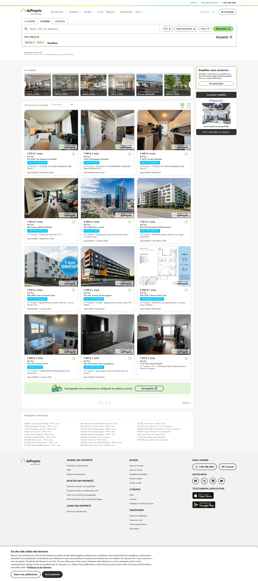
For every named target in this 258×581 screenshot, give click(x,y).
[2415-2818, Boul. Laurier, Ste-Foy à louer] (107, 198)
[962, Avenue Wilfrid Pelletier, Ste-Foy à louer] (51, 198)
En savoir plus (216, 83)
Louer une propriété (79, 505)
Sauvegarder (147, 388)
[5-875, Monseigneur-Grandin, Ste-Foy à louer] (107, 130)
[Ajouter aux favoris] (73, 154)
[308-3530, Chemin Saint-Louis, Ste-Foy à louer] (164, 266)
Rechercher (221, 28)
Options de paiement (76, 474)
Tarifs (69, 470)
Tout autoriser (52, 574)
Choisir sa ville (135, 483)
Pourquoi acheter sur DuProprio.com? (82, 490)
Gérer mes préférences (26, 574)
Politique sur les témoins (39, 567)
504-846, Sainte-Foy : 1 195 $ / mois (94, 440)
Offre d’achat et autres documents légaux (84, 499)
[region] (129, 563)
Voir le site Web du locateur (216, 132)
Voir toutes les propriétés (216, 126)
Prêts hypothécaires (138, 524)
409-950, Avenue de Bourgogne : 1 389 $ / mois (98, 429)
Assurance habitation (138, 516)
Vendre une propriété (80, 460)
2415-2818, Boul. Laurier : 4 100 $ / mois (38, 440)
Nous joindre (204, 12)
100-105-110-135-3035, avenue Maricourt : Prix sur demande (158, 429)
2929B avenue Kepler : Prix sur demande (95, 437)
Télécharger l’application (209, 3)
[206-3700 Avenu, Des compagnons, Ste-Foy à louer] (107, 334)
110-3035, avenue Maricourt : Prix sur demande (154, 432)
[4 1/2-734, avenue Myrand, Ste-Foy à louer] (164, 334)
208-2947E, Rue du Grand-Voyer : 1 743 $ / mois (98, 426)
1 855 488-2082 (229, 2)
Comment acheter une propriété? (81, 486)
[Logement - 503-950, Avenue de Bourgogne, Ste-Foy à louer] (107, 266)
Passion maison (136, 478)
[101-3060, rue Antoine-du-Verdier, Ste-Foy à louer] (51, 130)
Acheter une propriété (80, 480)
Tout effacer (52, 43)
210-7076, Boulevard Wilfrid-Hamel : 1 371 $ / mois (42, 445)
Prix (166, 29)
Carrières (193, 3)
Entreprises (126, 11)
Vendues (60, 21)
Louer (100, 11)
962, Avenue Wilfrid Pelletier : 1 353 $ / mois (40, 437)
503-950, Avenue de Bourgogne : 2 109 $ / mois (98, 434)
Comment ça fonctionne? (77, 465)
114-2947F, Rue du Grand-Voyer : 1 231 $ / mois (41, 442)
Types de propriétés (184, 29)
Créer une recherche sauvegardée (81, 495)
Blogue (134, 460)
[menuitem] (97, 467)
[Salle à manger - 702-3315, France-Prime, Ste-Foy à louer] (51, 334)
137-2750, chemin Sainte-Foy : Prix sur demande (154, 426)
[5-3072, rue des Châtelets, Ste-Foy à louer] (164, 130)
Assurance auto (136, 520)
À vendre (29, 21)
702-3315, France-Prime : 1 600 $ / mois (151, 424)
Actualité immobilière (138, 474)
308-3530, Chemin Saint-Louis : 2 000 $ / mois (97, 445)
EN (214, 12)
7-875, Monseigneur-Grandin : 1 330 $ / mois (40, 429)
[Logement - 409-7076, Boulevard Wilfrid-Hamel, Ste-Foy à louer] (164, 198)
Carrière (133, 499)
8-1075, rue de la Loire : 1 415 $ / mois (37, 432)
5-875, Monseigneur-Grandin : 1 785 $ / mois (40, 426)
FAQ (131, 495)
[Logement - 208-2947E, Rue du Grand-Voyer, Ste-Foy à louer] (51, 266)
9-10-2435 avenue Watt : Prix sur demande (152, 440)
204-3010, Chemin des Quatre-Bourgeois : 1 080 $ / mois (101, 442)
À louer (45, 21)
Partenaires (137, 510)
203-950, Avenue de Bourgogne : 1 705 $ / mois (98, 432)
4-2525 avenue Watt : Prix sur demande (151, 437)
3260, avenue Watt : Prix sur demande (150, 434)
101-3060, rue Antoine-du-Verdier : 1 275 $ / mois (41, 424)
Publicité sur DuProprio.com (141, 503)
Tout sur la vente (137, 465)
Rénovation (134, 528)
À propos (135, 489)
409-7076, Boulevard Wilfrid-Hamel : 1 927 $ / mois (99, 424)
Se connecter (227, 11)
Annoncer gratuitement (76, 511)
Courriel (229, 466)
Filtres (203, 29)
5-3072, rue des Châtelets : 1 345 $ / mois (39, 434)
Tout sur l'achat (136, 470)
